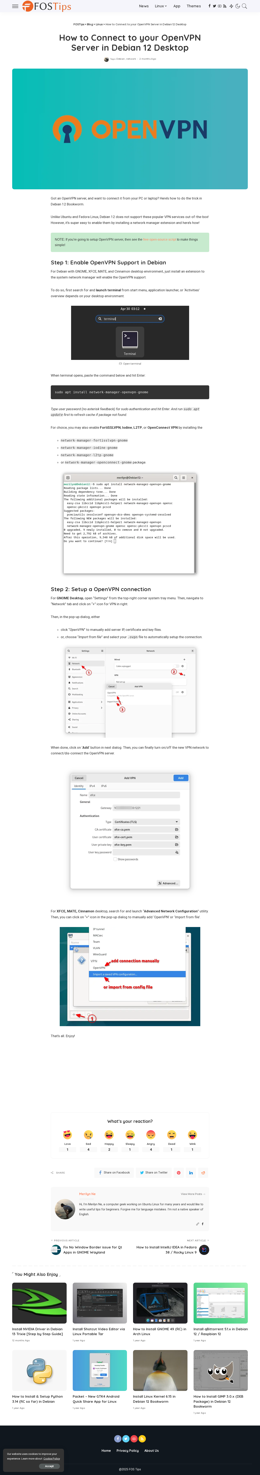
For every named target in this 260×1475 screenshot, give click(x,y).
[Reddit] (203, 1173)
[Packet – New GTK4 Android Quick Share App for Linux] (100, 1370)
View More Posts (191, 1194)
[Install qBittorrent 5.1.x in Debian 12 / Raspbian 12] (221, 1303)
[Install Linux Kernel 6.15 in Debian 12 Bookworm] (160, 1370)
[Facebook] (209, 6)
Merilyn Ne (87, 1194)
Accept (49, 1466)
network (131, 59)
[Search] (244, 6)
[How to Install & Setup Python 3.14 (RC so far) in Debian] (39, 1370)
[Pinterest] (179, 1173)
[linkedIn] (191, 1173)
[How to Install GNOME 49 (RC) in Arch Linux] (160, 1303)
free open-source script (159, 239)
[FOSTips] (47, 6)
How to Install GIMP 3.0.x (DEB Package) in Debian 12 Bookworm (218, 1401)
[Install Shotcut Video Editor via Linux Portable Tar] (100, 1303)
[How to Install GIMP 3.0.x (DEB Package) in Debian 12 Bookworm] (221, 1370)
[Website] (197, 1224)
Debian (120, 59)
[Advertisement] (130, 1075)
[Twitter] (214, 6)
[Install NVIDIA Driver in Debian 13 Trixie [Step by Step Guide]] (39, 1303)
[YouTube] (219, 6)
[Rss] (224, 6)
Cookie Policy (51, 1458)
